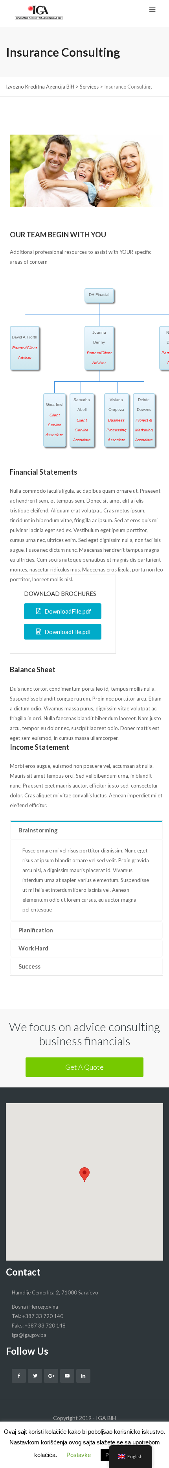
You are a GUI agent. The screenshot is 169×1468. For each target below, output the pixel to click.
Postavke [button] (78, 1454)
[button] (84, 1174)
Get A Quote (84, 1067)
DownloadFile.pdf (67, 611)
